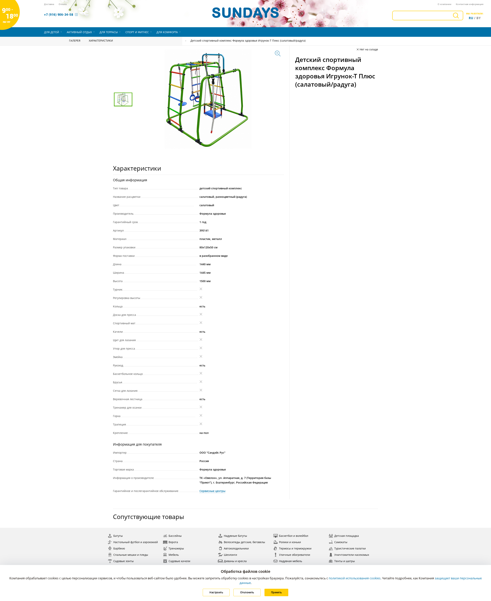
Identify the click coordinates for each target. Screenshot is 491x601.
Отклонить (247, 592)
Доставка (49, 4)
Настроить (216, 592)
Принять (276, 592)
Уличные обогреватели (294, 555)
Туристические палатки (350, 548)
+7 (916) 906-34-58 (58, 14)
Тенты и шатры (344, 561)
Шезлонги (230, 555)
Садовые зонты (123, 561)
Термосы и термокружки (295, 548)
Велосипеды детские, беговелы (244, 542)
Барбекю (119, 548)
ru (471, 18)
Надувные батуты (235, 536)
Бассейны (175, 536)
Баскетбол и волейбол (293, 536)
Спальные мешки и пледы (130, 555)
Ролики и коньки (290, 542)
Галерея (74, 40)
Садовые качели (179, 561)
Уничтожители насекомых (351, 555)
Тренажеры (176, 548)
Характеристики (101, 40)
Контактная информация (469, 4)
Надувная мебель (290, 561)
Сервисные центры (212, 491)
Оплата (63, 4)
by (478, 18)
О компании (444, 4)
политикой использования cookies (355, 578)
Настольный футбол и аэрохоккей (135, 542)
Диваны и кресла (235, 561)
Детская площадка (346, 536)
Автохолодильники (236, 548)
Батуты (118, 536)
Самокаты (340, 542)
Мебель (174, 555)
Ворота (173, 542)
